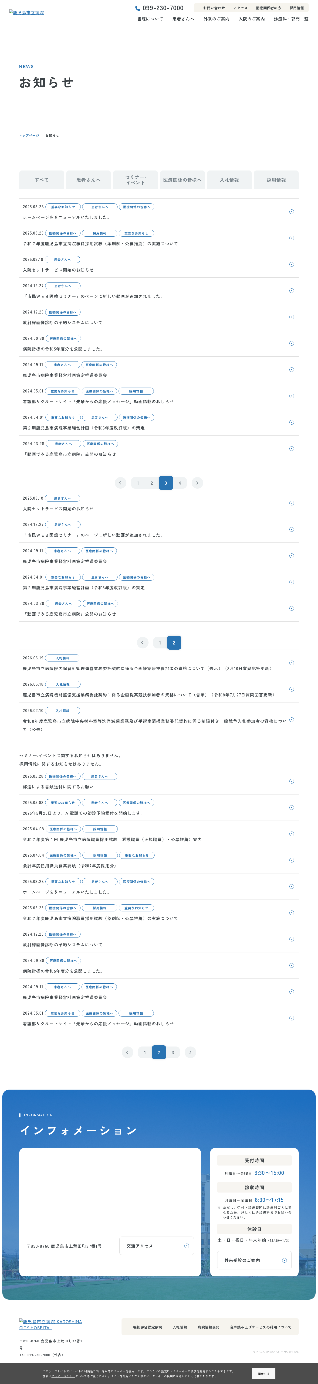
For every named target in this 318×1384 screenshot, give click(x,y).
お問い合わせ (214, 7)
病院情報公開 (209, 1327)
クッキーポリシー (63, 1376)
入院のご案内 (252, 19)
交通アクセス (140, 1246)
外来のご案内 (216, 19)
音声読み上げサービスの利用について (261, 1327)
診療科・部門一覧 (291, 19)
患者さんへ (183, 19)
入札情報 (180, 1327)
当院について (150, 19)
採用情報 (297, 7)
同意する (264, 1374)
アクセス (240, 7)
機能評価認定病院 (147, 1327)
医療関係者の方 (268, 7)
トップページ (29, 135)
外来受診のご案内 (242, 1260)
